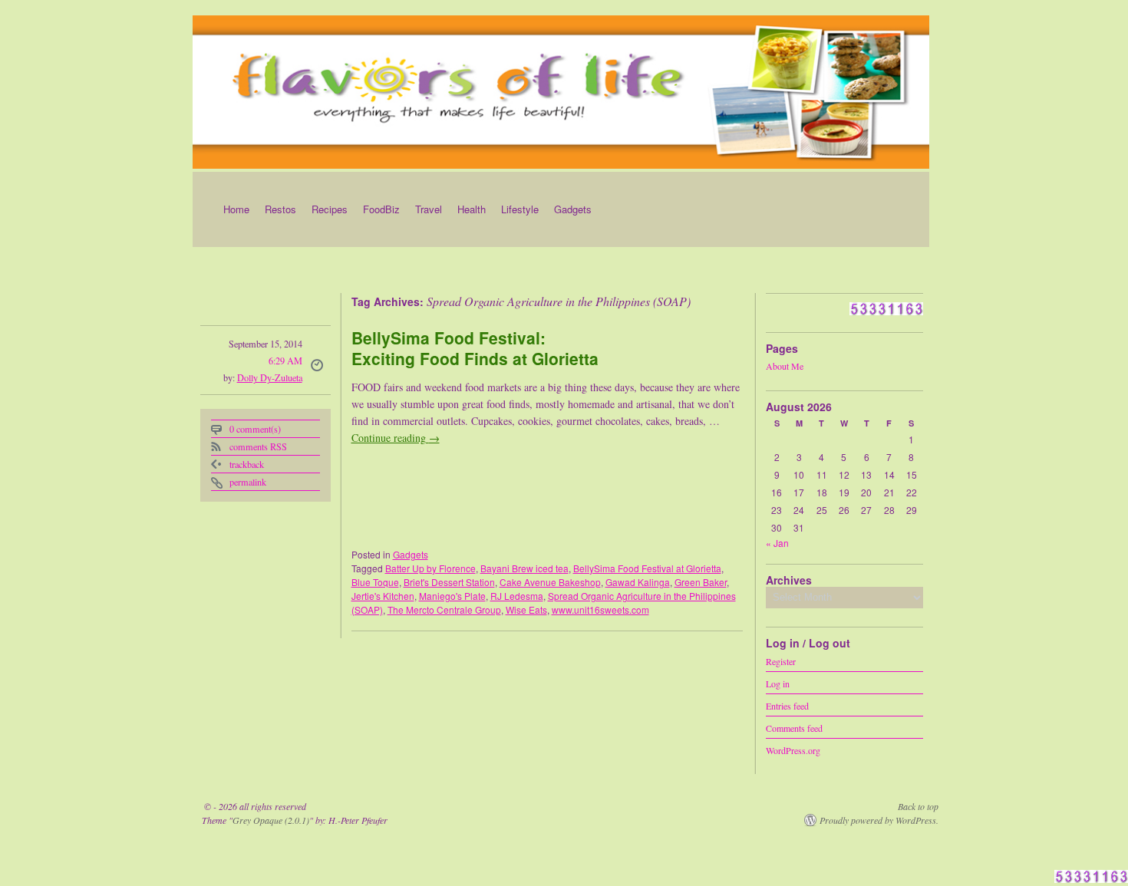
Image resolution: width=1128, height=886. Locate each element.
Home (236, 209)
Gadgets (573, 209)
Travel (428, 209)
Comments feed (794, 727)
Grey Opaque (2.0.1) (271, 820)
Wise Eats (526, 609)
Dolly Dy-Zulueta (269, 377)
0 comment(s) (255, 429)
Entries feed (787, 705)
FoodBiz (381, 209)
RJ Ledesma (516, 595)
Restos (280, 209)
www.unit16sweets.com (600, 609)
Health (471, 209)
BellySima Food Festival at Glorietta (647, 568)
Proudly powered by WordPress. (879, 820)
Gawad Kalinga (637, 581)
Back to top (918, 806)
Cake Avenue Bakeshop (550, 581)
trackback (246, 464)
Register (781, 660)
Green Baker (700, 581)
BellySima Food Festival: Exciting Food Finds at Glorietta (475, 348)
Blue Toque (375, 581)
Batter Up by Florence (430, 568)
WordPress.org (793, 749)
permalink (247, 482)
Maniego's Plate (452, 595)
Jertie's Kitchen (382, 595)
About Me (784, 366)
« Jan (777, 542)
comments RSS (258, 446)
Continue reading (395, 437)
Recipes (330, 209)
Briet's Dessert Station (449, 581)
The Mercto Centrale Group (444, 609)
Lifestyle (520, 209)
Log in (778, 683)
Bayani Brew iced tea (524, 568)
